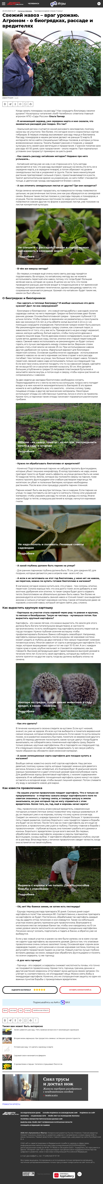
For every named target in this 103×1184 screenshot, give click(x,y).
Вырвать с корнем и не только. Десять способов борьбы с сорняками (53, 887)
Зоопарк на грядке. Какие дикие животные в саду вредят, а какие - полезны (55, 704)
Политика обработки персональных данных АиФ (41, 1119)
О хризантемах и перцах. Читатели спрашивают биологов (38, 1064)
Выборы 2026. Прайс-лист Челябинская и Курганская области (46, 1122)
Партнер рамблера (43, 1174)
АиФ (16, 98)
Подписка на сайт (87, 1113)
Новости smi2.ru (11, 1104)
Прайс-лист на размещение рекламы (63, 1116)
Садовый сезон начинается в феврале (30, 1056)
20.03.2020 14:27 (9, 11)
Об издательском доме (31, 1113)
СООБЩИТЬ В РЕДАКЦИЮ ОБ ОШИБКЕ (35, 1125)
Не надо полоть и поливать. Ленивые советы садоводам (51, 546)
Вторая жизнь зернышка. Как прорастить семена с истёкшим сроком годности (47, 1038)
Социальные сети (38, 1116)
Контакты (25, 1116)
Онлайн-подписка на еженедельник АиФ (60, 1113)
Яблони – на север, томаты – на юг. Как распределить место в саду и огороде (57, 444)
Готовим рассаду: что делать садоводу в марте (33, 1047)
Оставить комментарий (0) (80, 990)
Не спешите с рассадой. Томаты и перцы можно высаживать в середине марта (53, 249)
